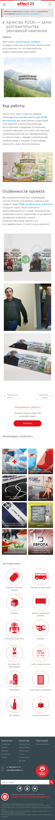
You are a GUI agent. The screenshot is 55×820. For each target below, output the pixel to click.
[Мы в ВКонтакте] (35, 788)
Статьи (21, 754)
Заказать (27, 423)
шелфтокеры (23, 42)
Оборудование (24, 747)
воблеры (36, 42)
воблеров (47, 204)
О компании (5, 744)
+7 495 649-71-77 (35, 14)
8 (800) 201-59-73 (22, 14)
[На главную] (5, 797)
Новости (4, 747)
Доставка (22, 761)
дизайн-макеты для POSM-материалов (25, 119)
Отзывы (4, 757)
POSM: (21, 204)
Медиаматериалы (42, 744)
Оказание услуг (24, 744)
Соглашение (5, 754)
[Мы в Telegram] (19, 788)
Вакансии (4, 751)
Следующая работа (43, 396)
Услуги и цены (24, 757)
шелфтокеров (33, 204)
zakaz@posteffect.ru (30, 11)
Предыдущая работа (12, 396)
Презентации (24, 751)
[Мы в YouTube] (27, 788)
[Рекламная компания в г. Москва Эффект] (28, 5)
